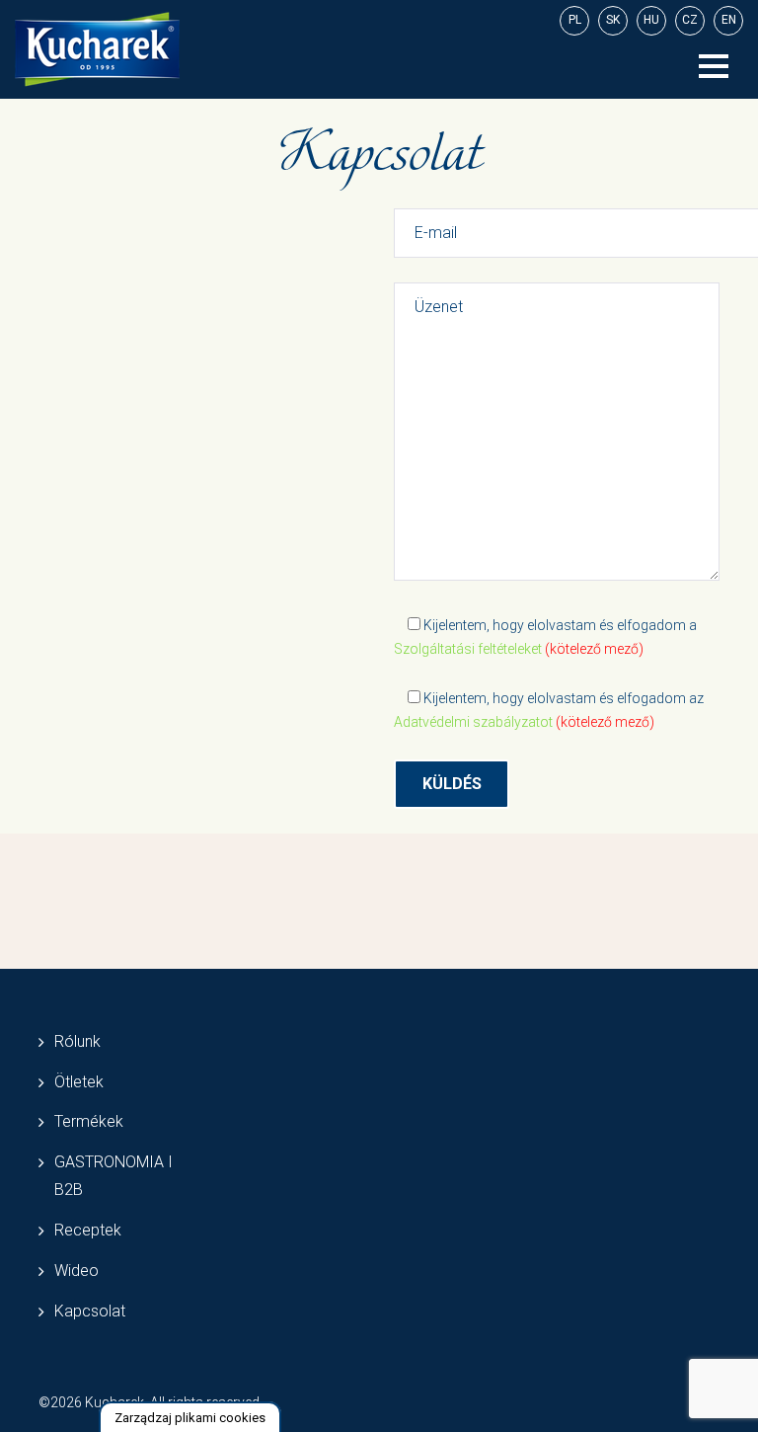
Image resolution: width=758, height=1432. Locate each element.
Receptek (87, 1230)
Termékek (88, 1121)
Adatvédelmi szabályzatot (473, 722)
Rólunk (77, 1041)
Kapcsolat (89, 1311)
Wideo (76, 1270)
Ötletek (79, 1082)
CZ (690, 20)
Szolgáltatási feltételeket (468, 649)
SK (613, 20)
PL (574, 20)
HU (651, 20)
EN (728, 20)
